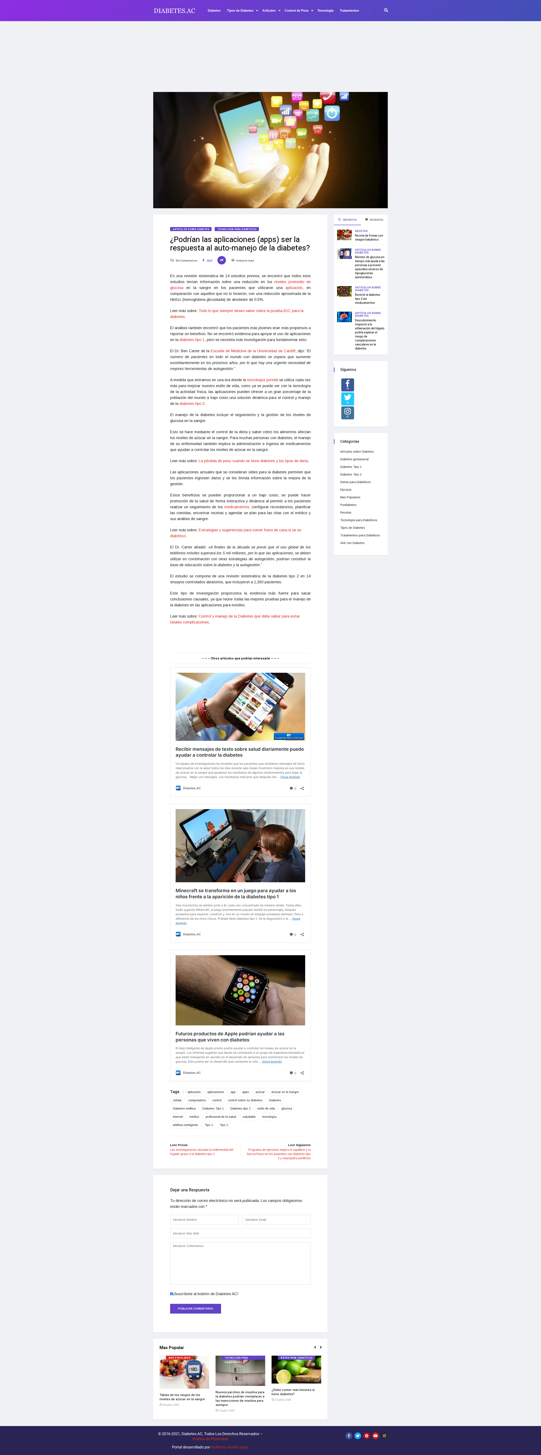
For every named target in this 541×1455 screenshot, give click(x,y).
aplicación (294, 288)
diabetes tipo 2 (192, 403)
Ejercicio (345, 489)
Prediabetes (348, 505)
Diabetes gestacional (354, 459)
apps (245, 1092)
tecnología (269, 1116)
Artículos (269, 10)
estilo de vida (266, 1108)
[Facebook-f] (349, 1435)
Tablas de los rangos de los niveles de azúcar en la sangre (182, 1397)
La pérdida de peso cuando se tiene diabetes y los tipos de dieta (253, 461)
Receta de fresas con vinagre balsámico (369, 237)
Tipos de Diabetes (240, 10)
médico (194, 1116)
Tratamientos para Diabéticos (360, 535)
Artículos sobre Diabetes (191, 229)
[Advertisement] (270, 54)
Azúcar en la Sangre (285, 1092)
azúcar (260, 1092)
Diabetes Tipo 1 (213, 1108)
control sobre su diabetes (245, 1100)
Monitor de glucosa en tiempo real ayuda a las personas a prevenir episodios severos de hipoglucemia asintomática (370, 267)
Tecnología (325, 10)
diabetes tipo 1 (192, 340)
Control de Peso (297, 10)
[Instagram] (384, 1435)
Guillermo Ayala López (230, 1447)
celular (177, 1100)
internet (178, 1116)
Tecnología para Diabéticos (237, 229)
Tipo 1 (209, 1125)
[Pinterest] (366, 1435)
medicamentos (236, 507)
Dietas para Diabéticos (297, 1358)
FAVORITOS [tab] (349, 220)
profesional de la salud (221, 1116)
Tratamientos (349, 10)
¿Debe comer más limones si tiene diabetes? (293, 1392)
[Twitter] (357, 1435)
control (216, 1100)
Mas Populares (179, 1358)
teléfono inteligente (185, 1125)
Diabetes (214, 10)
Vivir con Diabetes (352, 543)
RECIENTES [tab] (376, 220)
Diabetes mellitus (184, 1108)
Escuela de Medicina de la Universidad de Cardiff (253, 351)
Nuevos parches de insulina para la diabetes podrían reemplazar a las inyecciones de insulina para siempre (240, 1398)
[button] (317, 1349)
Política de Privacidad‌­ (210, 1439)
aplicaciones (215, 1092)
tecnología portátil (262, 380)
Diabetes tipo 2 (240, 1108)
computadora (197, 1100)
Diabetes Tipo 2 (351, 474)
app (233, 1092)
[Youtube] (375, 1435)
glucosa (286, 1108)
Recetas (361, 231)
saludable (249, 1116)
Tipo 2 (224, 1125)
